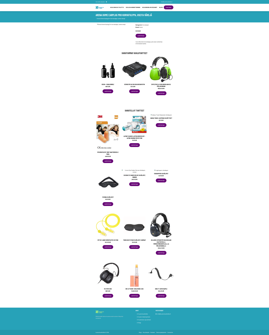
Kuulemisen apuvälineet (149, 7)
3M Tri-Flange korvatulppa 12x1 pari (108, 240)
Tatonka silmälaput (108, 197)
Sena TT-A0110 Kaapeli (161, 289)
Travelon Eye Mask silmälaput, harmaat (134, 240)
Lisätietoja (141, 35)
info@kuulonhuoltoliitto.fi (166, 2)
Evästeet (152, 332)
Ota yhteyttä (146, 332)
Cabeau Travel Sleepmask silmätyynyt (161, 118)
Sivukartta (170, 332)
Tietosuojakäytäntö (161, 332)
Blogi (161, 7)
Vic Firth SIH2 (108, 289)
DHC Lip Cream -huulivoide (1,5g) (134, 289)
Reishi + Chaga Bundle (108, 84)
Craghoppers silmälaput (161, 173)
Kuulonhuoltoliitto (117, 7)
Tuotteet (168, 7)
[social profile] (106, 2)
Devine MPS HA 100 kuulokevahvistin (134, 84)
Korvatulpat (145, 25)
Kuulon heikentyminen (133, 7)
